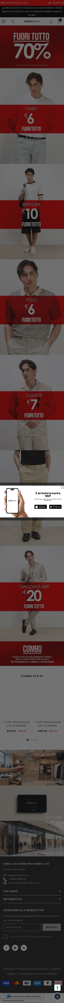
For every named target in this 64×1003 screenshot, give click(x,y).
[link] (40, 506)
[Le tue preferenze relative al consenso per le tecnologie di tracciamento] (57, 988)
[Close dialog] (62, 487)
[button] (57, 996)
